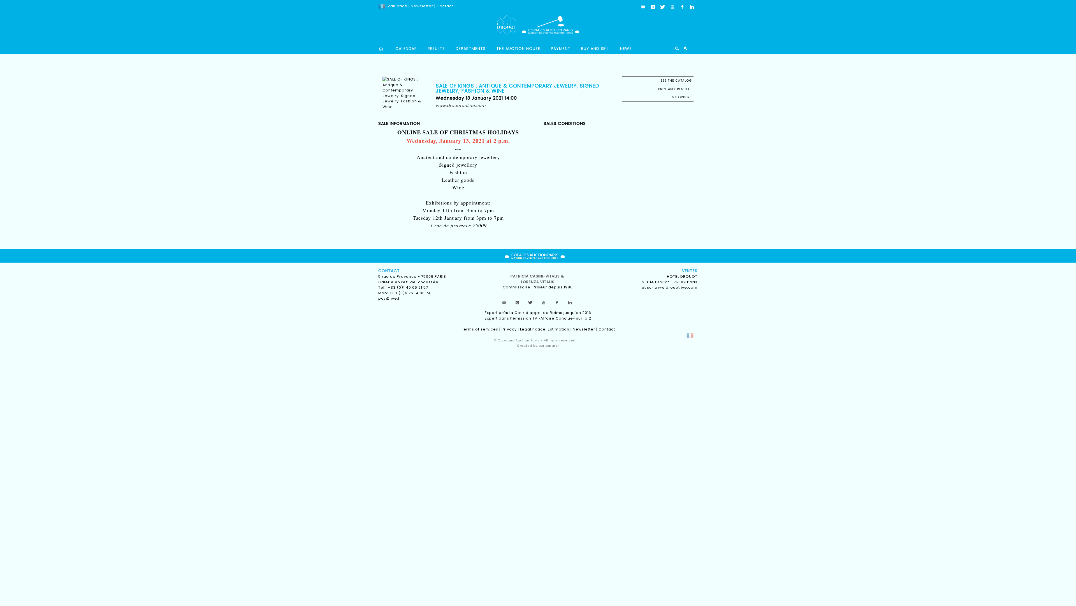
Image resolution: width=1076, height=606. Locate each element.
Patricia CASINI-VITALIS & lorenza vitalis (538, 279)
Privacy (509, 329)
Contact (445, 6)
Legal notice (533, 329)
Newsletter (421, 6)
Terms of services (479, 329)
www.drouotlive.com (676, 287)
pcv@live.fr (389, 298)
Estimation (558, 329)
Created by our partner (538, 345)
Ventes (689, 271)
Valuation (397, 6)
